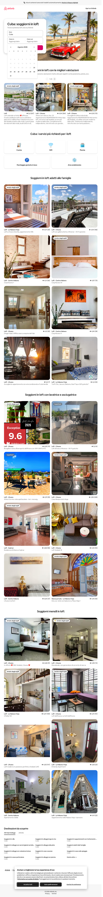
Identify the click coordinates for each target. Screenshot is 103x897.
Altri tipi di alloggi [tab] (9, 833)
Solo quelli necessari (50, 884)
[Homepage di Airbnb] (9, 8)
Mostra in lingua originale (70, 3)
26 (18, 72)
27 (22, 72)
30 (34, 72)
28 (26, 72)
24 (10, 72)
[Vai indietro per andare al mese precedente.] (10, 47)
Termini (54, 893)
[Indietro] (47, 79)
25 (14, 72)
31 (10, 76)
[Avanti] (54, 79)
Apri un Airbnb (90, 8)
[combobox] (25, 34)
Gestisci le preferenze (74, 884)
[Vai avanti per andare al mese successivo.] (34, 47)
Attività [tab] (21, 833)
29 (30, 72)
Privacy (47, 893)
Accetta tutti (28, 884)
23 (34, 68)
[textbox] (16, 41)
